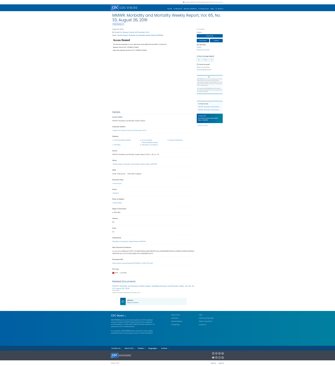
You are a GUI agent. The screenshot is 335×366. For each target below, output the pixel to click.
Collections (178, 9)
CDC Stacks (117, 315)
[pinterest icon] (216, 357)
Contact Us (202, 325)
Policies (141, 348)
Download (209, 36)
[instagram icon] (219, 353)
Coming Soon (203, 9)
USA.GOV (221, 363)
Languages (152, 348)
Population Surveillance (150, 145)
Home (169, 9)
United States (117, 203)
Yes (199, 60)
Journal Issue (117, 183)
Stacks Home (175, 315)
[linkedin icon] (222, 353)
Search (220, 9)
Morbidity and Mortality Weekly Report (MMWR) (129, 241)
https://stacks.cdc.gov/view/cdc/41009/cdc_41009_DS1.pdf (132, 263)
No (212, 60)
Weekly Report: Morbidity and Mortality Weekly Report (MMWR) (140, 35)
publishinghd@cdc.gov (204, 70)
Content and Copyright (206, 318)
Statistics (116, 193)
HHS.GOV (213, 363)
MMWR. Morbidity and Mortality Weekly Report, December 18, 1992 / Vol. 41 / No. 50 (209, 110)
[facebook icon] (213, 353)
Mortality (117, 145)
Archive (164, 348)
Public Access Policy (205, 321)
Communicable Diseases (122, 140)
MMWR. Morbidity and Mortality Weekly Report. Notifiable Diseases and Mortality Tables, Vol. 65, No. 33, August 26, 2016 (153, 287)
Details (199, 47)
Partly (205, 60)
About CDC (129, 348)
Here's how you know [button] (217, 2)
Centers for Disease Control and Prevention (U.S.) (132, 32)
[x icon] (216, 353)
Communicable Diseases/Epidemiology (150, 141)
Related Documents (203, 50)
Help (212, 9)
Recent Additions (190, 9)
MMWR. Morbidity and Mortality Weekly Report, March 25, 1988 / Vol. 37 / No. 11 (209, 107)
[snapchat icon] (219, 357)
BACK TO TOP (203, 126)
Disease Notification (176, 140)
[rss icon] (222, 357)
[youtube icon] (213, 357)
